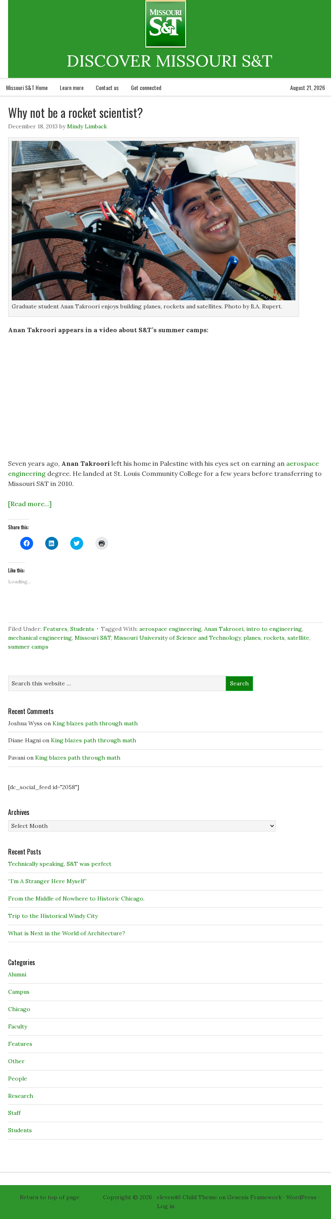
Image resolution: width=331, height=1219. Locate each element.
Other (16, 1061)
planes (252, 637)
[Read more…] (30, 504)
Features (55, 629)
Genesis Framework (254, 1197)
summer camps (28, 646)
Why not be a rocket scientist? (75, 112)
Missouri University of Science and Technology (177, 637)
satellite (298, 637)
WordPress (301, 1197)
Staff (14, 1112)
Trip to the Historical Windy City (53, 915)
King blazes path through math (95, 723)
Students (82, 629)
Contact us (107, 87)
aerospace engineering (170, 629)
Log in (165, 1206)
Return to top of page (50, 1197)
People (17, 1078)
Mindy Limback (87, 126)
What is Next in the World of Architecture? (66, 933)
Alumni (17, 974)
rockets (274, 637)
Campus (18, 991)
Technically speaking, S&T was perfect (59, 863)
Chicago (19, 1009)
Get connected (146, 87)
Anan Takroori (223, 629)
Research (20, 1096)
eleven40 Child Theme (187, 1197)
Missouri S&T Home (27, 87)
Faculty (17, 1026)
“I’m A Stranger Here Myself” (47, 881)
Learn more (72, 87)
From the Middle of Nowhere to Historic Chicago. (76, 898)
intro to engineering (274, 629)
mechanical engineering (40, 637)
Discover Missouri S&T (198, 24)
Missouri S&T (93, 637)
